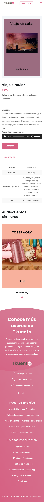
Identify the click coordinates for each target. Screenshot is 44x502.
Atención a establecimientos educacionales (23, 421)
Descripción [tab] (9, 157)
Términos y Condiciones (23, 458)
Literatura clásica (29, 95)
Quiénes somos (23, 446)
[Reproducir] (5, 136)
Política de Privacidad (23, 464)
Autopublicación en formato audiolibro (23, 415)
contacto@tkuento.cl (24, 386)
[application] (22, 136)
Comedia (17, 95)
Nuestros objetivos (23, 452)
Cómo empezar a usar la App (23, 470)
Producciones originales (23, 432)
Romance (6, 99)
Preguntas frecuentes (23, 475)
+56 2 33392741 (25, 379)
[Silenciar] (32, 136)
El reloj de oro (22, 292)
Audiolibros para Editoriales (23, 409)
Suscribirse (26, 3)
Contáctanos (23, 481)
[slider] (37, 136)
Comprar (10, 146)
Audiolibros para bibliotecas (23, 426)
